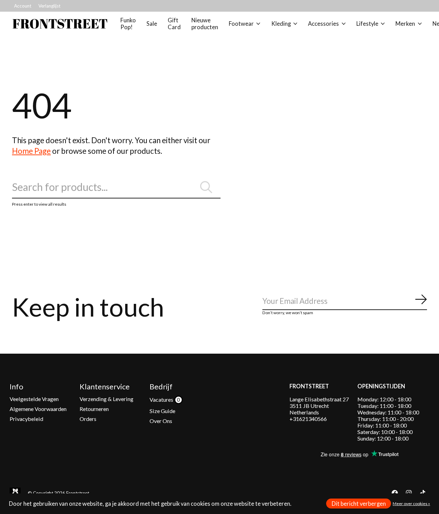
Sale (151, 23)
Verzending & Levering (106, 399)
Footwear (241, 23)
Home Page (31, 151)
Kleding (281, 23)
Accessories (323, 23)
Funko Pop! (128, 24)
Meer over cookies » (411, 503)
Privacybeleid (26, 418)
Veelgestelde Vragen (34, 399)
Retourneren (94, 409)
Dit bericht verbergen (359, 503)
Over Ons (161, 421)
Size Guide (162, 411)
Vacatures (162, 399)
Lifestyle (367, 23)
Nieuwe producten (204, 24)
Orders (88, 418)
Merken (405, 23)
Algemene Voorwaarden (38, 409)
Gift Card (174, 24)
